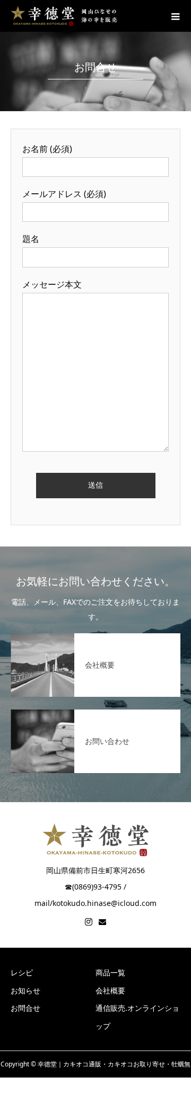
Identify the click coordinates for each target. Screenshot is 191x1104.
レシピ (22, 972)
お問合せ (25, 1008)
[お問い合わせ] (95, 716)
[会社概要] (95, 639)
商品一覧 (110, 972)
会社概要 (110, 990)
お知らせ (25, 990)
